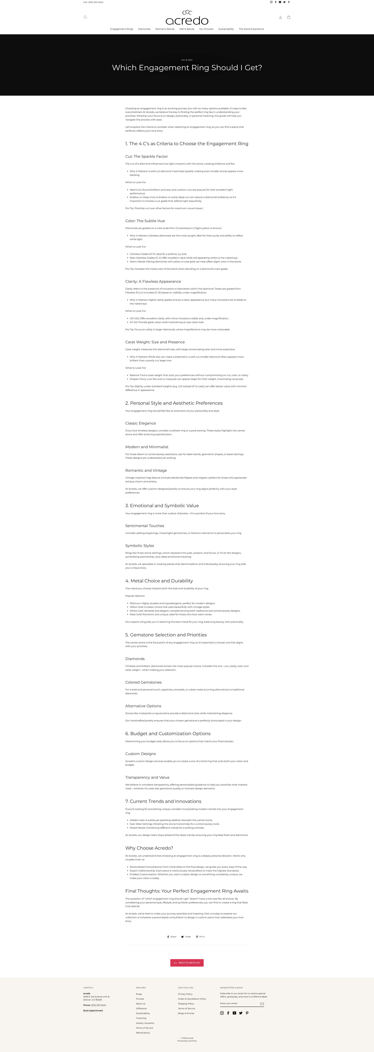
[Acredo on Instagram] (222, 1013)
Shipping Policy (186, 1003)
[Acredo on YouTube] (234, 1013)
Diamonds (144, 29)
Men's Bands (186, 29)
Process (140, 999)
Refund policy (143, 1033)
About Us (141, 1003)
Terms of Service (144, 1028)
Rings (139, 994)
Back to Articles (189, 962)
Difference (141, 1008)
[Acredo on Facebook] (228, 1013)
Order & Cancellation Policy (192, 999)
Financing (141, 1018)
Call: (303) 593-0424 (93, 2)
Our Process (206, 29)
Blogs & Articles (186, 1013)
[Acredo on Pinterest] (247, 1013)
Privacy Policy (185, 994)
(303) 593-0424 (98, 1005)
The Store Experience (251, 29)
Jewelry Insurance (145, 1023)
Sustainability (226, 29)
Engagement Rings (121, 29)
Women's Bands (164, 29)
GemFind (192, 1041)
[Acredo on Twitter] (241, 1013)
